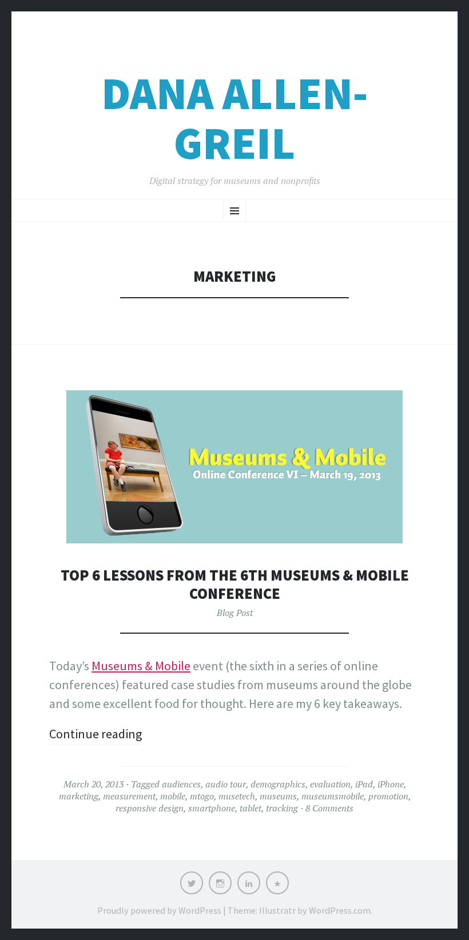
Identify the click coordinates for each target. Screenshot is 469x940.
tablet (250, 808)
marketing (78, 796)
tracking (282, 808)
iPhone (390, 784)
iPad (364, 784)
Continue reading (95, 734)
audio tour (225, 784)
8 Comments (329, 808)
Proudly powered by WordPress (159, 910)
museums (278, 796)
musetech (236, 796)
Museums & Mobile (141, 666)
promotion (388, 796)
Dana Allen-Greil (234, 118)
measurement (129, 796)
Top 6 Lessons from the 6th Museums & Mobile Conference (235, 584)
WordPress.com (340, 910)
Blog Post (235, 612)
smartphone (211, 808)
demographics (278, 784)
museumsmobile (332, 796)
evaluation (330, 784)
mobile (172, 796)
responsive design (150, 808)
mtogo (202, 796)
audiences (181, 784)
